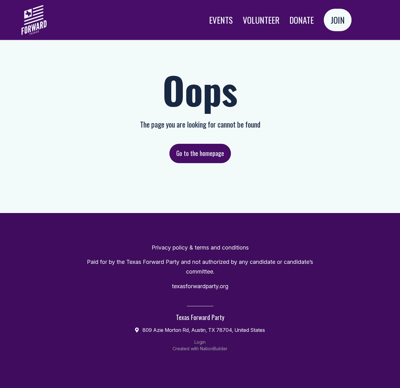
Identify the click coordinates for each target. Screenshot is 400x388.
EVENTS (221, 20)
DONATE (301, 20)
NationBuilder (214, 348)
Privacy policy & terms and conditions (200, 247)
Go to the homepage (200, 153)
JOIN (338, 20)
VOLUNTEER (261, 20)
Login (369, 20)
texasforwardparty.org (200, 286)
